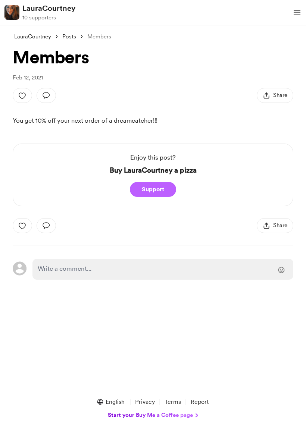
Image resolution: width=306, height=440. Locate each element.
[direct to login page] (162, 269)
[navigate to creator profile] (11, 12)
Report (200, 401)
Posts (69, 36)
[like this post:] (22, 95)
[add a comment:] (46, 95)
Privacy (145, 401)
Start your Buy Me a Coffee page (150, 415)
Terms (173, 401)
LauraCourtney (48, 8)
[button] (297, 12)
